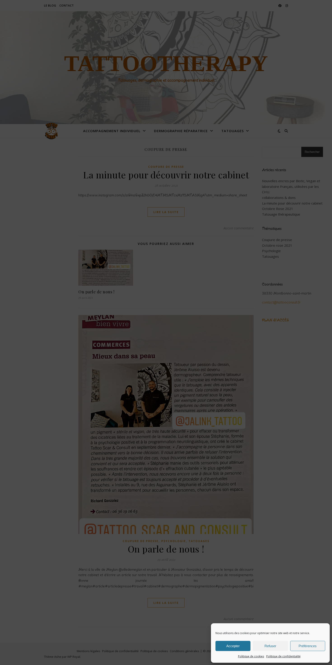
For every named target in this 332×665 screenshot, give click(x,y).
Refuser (270, 646)
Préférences (308, 646)
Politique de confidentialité (283, 656)
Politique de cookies (251, 656)
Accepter (233, 646)
